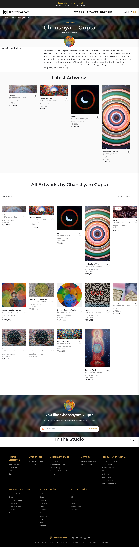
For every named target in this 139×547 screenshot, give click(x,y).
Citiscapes (43, 503)
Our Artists (13, 468)
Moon (73, 116)
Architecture (44, 494)
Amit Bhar (105, 474)
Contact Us (54, 461)
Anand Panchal (107, 465)
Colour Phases (63, 341)
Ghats (11, 497)
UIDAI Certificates (36, 461)
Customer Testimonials (59, 471)
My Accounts (55, 474)
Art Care (32, 465)
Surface (12, 96)
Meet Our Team (14, 464)
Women (43, 526)
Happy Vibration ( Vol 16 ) (39, 299)
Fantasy (43, 510)
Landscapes (13, 503)
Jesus (115, 220)
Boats (42, 497)
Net (133, 440)
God (87, 310)
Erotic (42, 507)
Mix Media (74, 510)
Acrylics (74, 494)
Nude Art (12, 510)
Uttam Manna (107, 471)
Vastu (42, 523)
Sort (120, 196)
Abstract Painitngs (16, 494)
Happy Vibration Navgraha (11, 310)
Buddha (43, 500)
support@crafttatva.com (90, 461)
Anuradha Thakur (108, 481)
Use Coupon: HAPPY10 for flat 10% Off (69, 3)
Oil (72, 497)
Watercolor (75, 500)
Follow (93, 428)
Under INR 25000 (15, 500)
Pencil (73, 503)
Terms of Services (92, 542)
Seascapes (43, 516)
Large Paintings (15, 507)
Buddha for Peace (92, 370)
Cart (10, 474)
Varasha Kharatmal (109, 484)
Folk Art (12, 513)
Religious (43, 513)
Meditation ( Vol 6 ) (110, 152)
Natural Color (76, 507)
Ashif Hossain (107, 477)
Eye (3, 349)
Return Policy (55, 468)
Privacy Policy (107, 542)
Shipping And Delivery (58, 465)
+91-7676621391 (86, 465)
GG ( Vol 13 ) (117, 304)
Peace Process (46, 99)
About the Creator (69, 33)
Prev (130, 440)
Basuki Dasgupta (108, 468)
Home (6, 18)
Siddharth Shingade (109, 461)
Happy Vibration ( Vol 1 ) (67, 310)
